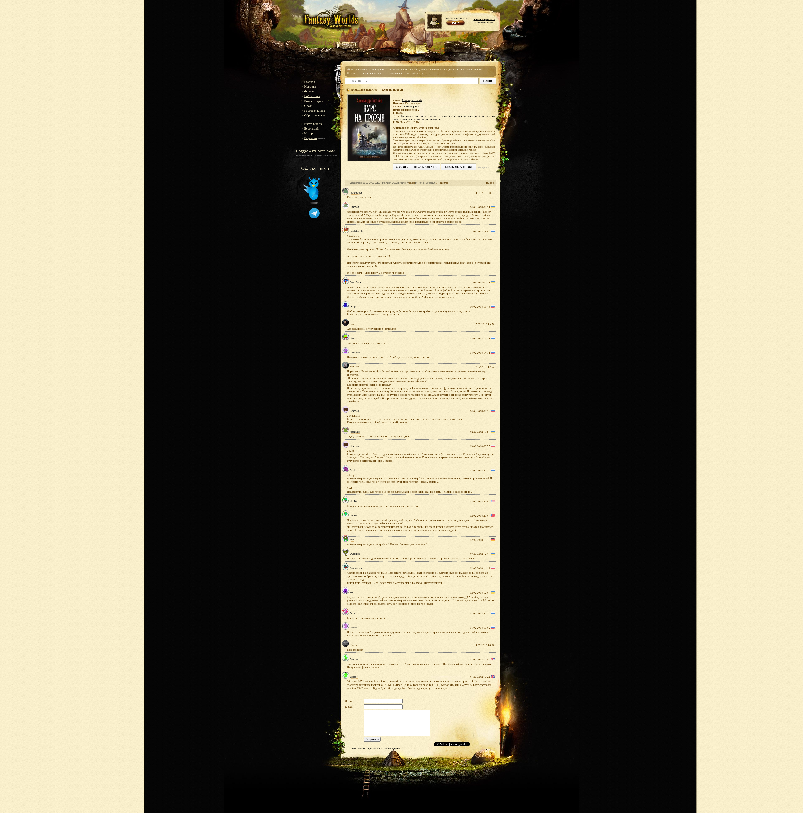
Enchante (354, 366)
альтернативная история (481, 116)
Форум (309, 91)
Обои (308, 105)
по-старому (483, 167)
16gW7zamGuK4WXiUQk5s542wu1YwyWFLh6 (316, 155)
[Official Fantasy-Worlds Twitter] (311, 203)
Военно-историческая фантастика (419, 116)
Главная (309, 81)
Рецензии (310, 138)
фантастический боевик (429, 119)
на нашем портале (484, 20)
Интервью (311, 133)
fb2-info (490, 183)
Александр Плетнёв (412, 100)
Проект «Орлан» (410, 106)
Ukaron (353, 645)
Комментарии (313, 101)
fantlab (411, 183)
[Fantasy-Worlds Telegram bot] (314, 217)
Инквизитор (442, 183)
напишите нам (372, 72)
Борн (352, 324)
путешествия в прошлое (453, 116)
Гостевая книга (314, 110)
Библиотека (312, 96)
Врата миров (313, 123)
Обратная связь (314, 115)
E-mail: (349, 706)
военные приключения (405, 119)
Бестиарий (311, 128)
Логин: (349, 701)
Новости (310, 86)
